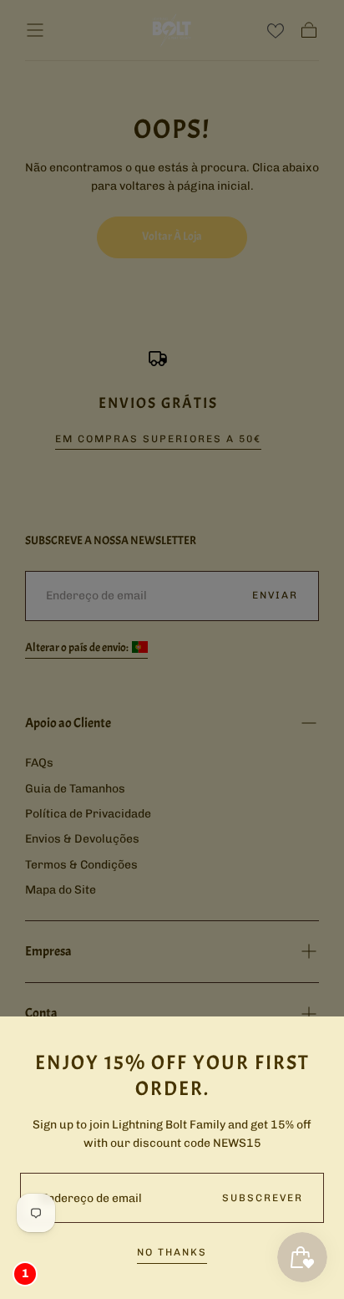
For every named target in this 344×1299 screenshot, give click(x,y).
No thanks (172, 1252)
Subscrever (262, 1198)
